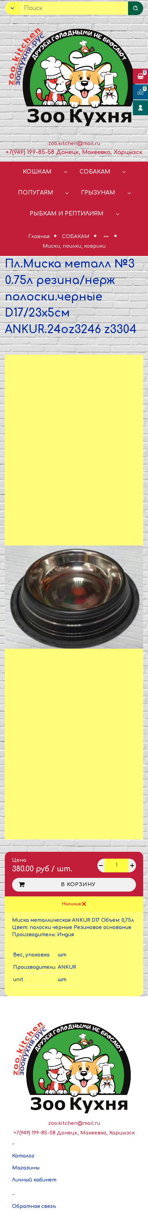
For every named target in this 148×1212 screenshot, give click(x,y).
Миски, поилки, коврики (74, 246)
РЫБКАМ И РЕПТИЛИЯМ (66, 214)
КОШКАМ (37, 172)
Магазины (26, 1167)
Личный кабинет (34, 1179)
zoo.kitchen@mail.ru (74, 143)
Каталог (23, 1155)
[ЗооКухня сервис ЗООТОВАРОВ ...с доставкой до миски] (74, 75)
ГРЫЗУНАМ (98, 193)
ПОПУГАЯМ (35, 193)
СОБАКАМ (95, 172)
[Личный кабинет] (140, 107)
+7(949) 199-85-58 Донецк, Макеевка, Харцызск (74, 152)
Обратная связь (34, 1206)
